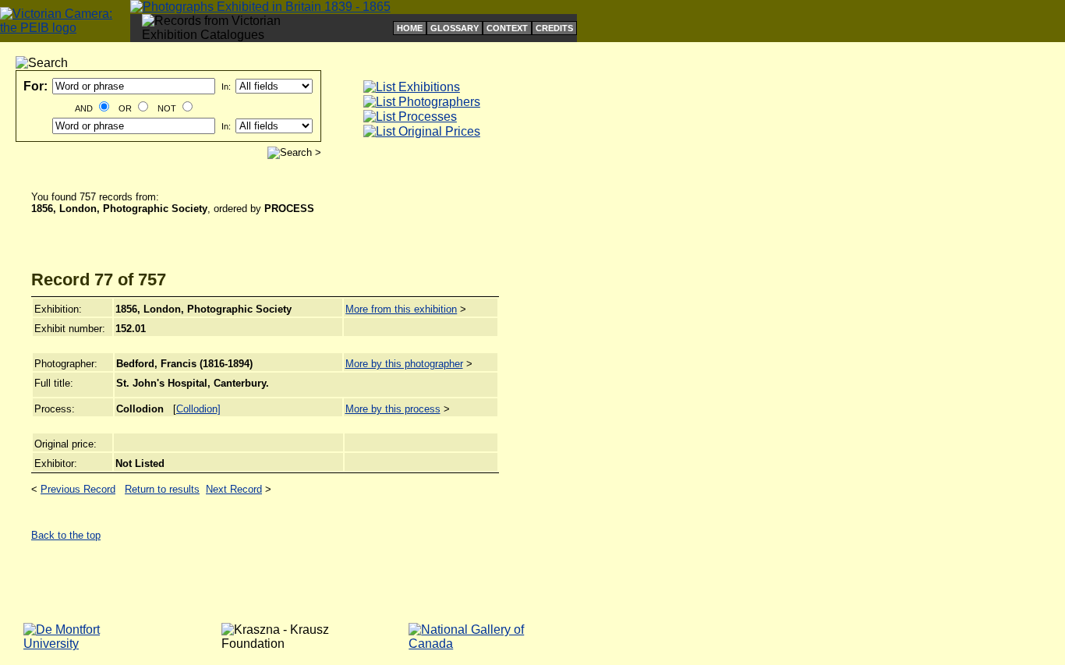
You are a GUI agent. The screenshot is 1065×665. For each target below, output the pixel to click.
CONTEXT (507, 28)
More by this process (393, 409)
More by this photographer (404, 364)
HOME (410, 28)
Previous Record (78, 489)
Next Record (234, 489)
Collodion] (198, 409)
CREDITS (554, 28)
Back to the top (66, 535)
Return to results (162, 489)
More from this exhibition (401, 309)
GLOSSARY (454, 28)
